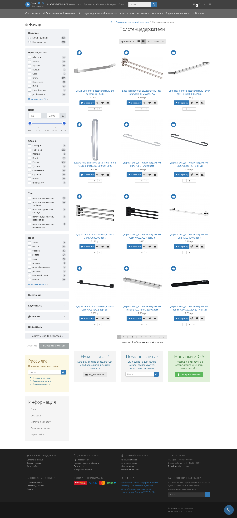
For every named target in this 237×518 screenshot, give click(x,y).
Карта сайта (37, 434)
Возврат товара (34, 463)
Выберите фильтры (54, 345)
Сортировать (126, 41)
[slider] (30, 123)
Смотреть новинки (190, 374)
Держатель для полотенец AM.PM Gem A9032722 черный (142, 236)
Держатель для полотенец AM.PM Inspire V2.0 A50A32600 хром (142, 308)
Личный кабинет (129, 459)
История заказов (129, 463)
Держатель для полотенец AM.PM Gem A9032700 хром (95, 236)
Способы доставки (35, 485)
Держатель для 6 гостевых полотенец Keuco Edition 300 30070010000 (95, 164)
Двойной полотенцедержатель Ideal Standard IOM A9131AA (142, 92)
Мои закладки (127, 466)
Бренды (199, 13)
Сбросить (32, 345)
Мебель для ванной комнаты (59, 13)
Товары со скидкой (83, 469)
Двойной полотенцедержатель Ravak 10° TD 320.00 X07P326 (189, 92)
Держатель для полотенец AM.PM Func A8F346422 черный (189, 164)
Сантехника (32, 13)
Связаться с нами (40, 428)
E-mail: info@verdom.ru (178, 466)
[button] (199, 4)
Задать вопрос (96, 374)
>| (164, 337)
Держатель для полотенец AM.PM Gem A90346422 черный (95, 308)
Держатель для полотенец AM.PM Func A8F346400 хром (142, 164)
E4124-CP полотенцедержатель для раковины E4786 (94, 92)
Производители (81, 459)
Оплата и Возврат (106, 4)
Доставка (89, 4)
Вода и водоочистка (176, 13)
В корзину (89, 102)
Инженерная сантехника (134, 13)
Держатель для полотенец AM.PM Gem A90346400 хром (189, 236)
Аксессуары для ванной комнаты (97, 13)
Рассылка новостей (130, 469)
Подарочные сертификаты (86, 463)
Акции (30, 489)
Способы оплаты (34, 482)
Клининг (157, 13)
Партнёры (79, 466)
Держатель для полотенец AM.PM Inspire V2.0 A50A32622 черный (189, 308)
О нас (121, 4)
